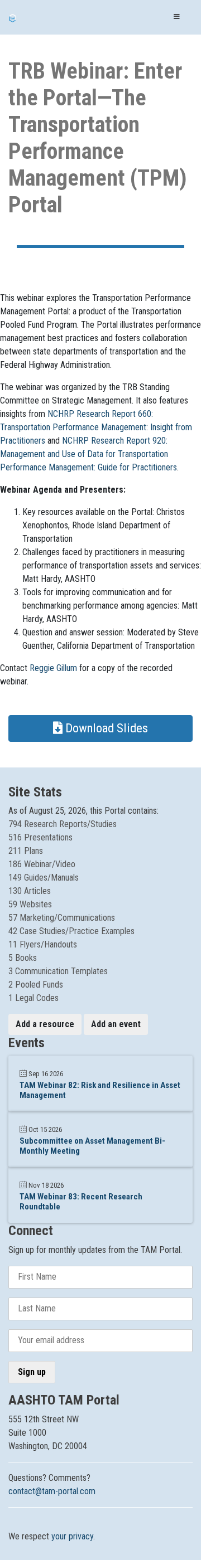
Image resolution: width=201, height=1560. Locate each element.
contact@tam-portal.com (51, 1491)
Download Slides (105, 728)
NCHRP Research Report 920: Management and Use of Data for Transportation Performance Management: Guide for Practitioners (88, 454)
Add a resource (45, 1024)
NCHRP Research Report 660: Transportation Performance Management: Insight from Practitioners (96, 427)
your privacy (72, 1536)
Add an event (116, 1024)
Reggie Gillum (53, 668)
